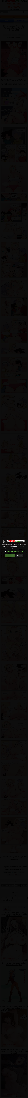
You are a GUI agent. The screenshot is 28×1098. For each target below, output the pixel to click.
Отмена (19, 555)
